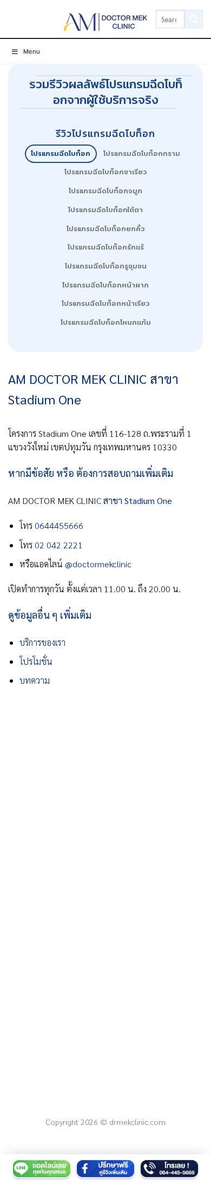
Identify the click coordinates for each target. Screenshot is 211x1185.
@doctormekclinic (98, 563)
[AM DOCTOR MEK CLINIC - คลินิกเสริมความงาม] (106, 19)
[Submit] (193, 19)
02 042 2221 (60, 545)
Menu (31, 51)
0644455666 (59, 525)
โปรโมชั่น (35, 661)
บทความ (34, 680)
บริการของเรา (42, 642)
